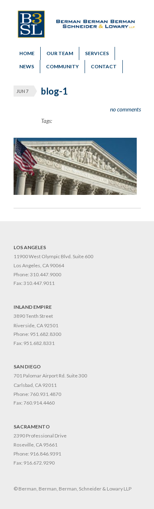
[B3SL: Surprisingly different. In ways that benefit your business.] (77, 35)
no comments (125, 109)
